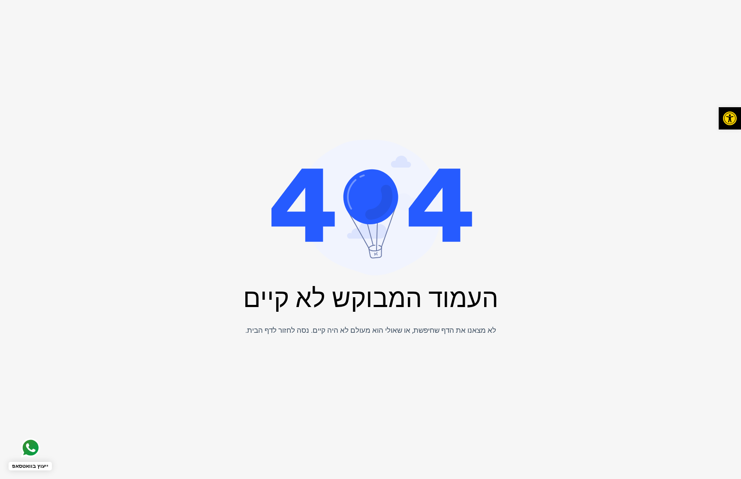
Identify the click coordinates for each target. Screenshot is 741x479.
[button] (730, 118)
